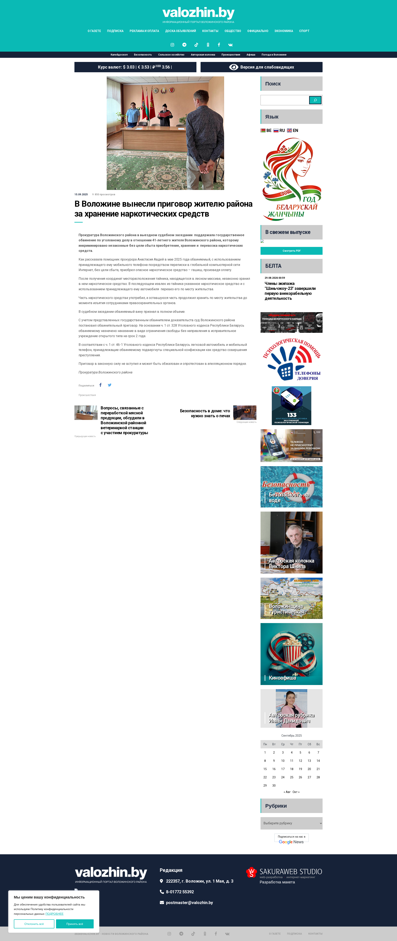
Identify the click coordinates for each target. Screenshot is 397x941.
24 (283, 777)
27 (309, 777)
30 (274, 785)
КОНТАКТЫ (210, 31)
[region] (53, 911)
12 (300, 760)
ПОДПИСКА (115, 31)
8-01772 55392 (180, 891)
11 (291, 760)
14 (318, 760)
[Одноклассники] (204, 933)
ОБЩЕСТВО (233, 31)
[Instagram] (169, 933)
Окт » (296, 792)
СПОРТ (304, 31)
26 (300, 777)
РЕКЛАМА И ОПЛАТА (144, 31)
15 (265, 769)
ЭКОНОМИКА (284, 31)
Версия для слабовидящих (266, 67)
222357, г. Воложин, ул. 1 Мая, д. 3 (199, 881)
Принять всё (74, 924)
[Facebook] (216, 933)
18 (291, 769)
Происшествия (230, 54)
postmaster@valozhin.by (189, 902)
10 (283, 760)
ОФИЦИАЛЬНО (257, 31)
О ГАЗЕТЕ (94, 31)
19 (300, 769)
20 (309, 769)
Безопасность (143, 54)
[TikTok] (193, 933)
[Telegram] (181, 933)
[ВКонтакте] (227, 933)
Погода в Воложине (274, 54)
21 (318, 769)
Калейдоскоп (119, 54)
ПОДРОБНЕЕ (54, 913)
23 (274, 777)
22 (265, 777)
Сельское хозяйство (171, 54)
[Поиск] (315, 100)
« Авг (287, 792)
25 (291, 777)
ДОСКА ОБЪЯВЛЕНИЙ (180, 31)
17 (283, 769)
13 (309, 760)
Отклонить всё (34, 924)
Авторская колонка (203, 54)
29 (265, 785)
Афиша (250, 54)
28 (318, 777)
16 (274, 769)
